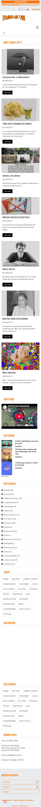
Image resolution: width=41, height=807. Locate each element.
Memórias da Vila (10, 539)
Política (6, 552)
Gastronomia (8, 531)
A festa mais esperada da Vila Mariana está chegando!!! (20, 5)
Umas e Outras (9, 560)
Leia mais (7, 92)
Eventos (7, 527)
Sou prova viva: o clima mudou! (15, 77)
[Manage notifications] (5, 801)
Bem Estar (7, 494)
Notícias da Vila (9, 547)
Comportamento (10, 502)
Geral (6, 535)
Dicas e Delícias (9, 515)
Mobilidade (8, 543)
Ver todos (5, 476)
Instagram (22, 9)
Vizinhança (8, 564)
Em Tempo (8, 519)
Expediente (23, 806)
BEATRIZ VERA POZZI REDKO (15, 319)
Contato (15, 806)
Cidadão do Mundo (11, 498)
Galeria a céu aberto (11, 175)
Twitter (25, 9)
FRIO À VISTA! (8, 269)
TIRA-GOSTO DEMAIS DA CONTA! (17, 124)
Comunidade (8, 506)
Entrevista (7, 523)
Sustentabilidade (10, 556)
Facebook (19, 9)
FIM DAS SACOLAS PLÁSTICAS (16, 217)
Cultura (6, 511)
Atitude (6, 490)
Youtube (28, 9)
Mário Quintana (9, 372)
